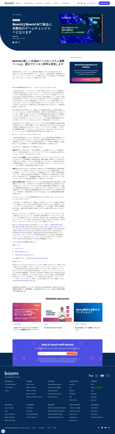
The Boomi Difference (10, 384)
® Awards (30, 229)
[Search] (78, 3)
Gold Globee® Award (45, 231)
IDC (20, 112)
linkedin (102, 428)
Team (92, 390)
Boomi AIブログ (19, 248)
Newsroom (94, 394)
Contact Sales (65, 3)
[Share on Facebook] (16, 42)
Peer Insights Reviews (32, 414)
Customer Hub (74, 408)
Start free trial (104, 3)
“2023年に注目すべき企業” (46, 227)
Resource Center (9, 408)
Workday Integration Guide (55, 414)
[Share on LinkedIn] (13, 42)
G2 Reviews (29, 411)
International (20, 229)
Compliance (42, 427)
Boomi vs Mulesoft (31, 387)
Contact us (93, 400)
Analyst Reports (9, 387)
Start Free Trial (95, 408)
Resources (47, 3)
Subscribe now (72, 353)
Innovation (94, 397)
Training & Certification (97, 417)
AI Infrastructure (28, 3)
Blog (6, 411)
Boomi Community (10, 417)
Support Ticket (73, 414)
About (92, 384)
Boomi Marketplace (10, 420)
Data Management (53, 390)
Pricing (7, 390)
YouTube (45, 258)
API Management (52, 397)
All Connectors (73, 400)
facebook (99, 428)
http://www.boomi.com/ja (20, 280)
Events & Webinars (10, 414)
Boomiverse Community (22, 255)
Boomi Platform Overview (54, 384)
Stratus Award (17, 235)
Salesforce (72, 384)
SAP (70, 387)
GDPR (54, 427)
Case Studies (29, 408)
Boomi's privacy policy (69, 361)
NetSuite (71, 390)
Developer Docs (73, 417)
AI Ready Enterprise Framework (56, 411)
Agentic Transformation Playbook (56, 408)
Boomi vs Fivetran (31, 393)
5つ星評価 (35, 238)
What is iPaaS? (30, 384)
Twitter (29, 258)
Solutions (38, 3)
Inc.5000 (21, 227)
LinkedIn (33, 258)
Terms (48, 427)
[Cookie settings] (3, 431)
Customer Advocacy (31, 417)
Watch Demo (94, 411)
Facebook (39, 258)
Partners (56, 3)
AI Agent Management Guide (55, 417)
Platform (18, 3)
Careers (96, 387)
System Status (73, 420)
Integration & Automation (54, 394)
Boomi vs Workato (31, 390)
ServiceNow (72, 393)
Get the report (86, 79)
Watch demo (92, 3)
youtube (105, 428)
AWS (70, 397)
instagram (109, 428)
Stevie (26, 229)
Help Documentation (74, 411)
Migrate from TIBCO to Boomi (34, 397)
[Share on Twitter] (19, 42)
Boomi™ (54, 72)
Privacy (34, 427)
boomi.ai (15, 242)
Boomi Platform (52, 125)
